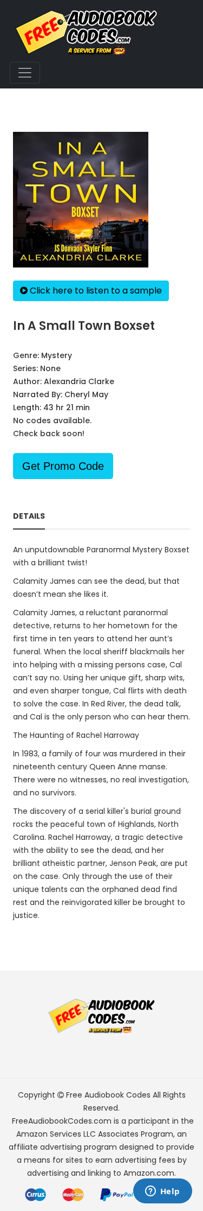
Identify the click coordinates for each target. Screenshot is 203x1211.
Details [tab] (29, 516)
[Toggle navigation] (25, 73)
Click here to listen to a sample (95, 290)
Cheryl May (86, 394)
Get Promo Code (63, 466)
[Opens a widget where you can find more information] (162, 1192)
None (50, 368)
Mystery (56, 355)
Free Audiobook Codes (108, 1094)
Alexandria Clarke (79, 381)
